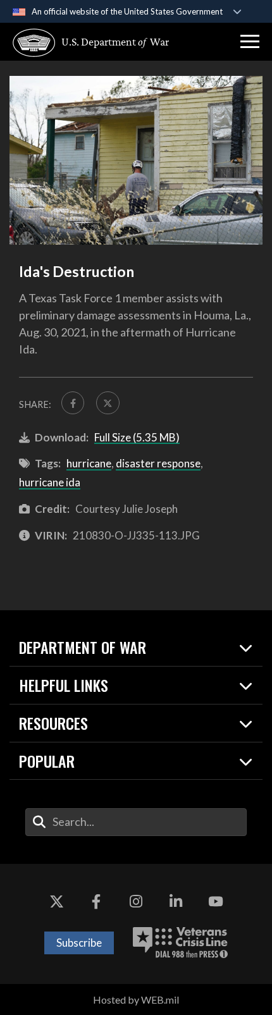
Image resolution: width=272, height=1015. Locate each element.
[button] (249, 42)
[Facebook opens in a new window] (96, 902)
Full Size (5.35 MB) (137, 437)
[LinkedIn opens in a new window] (176, 902)
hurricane (88, 463)
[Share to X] (107, 402)
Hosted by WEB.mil (136, 999)
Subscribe (79, 942)
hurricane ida (49, 482)
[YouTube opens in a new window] (216, 902)
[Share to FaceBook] (72, 402)
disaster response (158, 463)
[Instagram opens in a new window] (136, 902)
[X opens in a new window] (56, 902)
